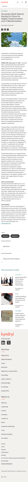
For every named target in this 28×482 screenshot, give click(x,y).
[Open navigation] (26, 2)
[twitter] (9, 343)
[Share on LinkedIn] (5, 30)
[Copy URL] (8, 30)
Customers (4, 11)
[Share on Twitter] (2, 30)
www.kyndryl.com (6, 223)
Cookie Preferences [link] (6, 463)
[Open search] (22, 2)
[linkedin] (3, 343)
